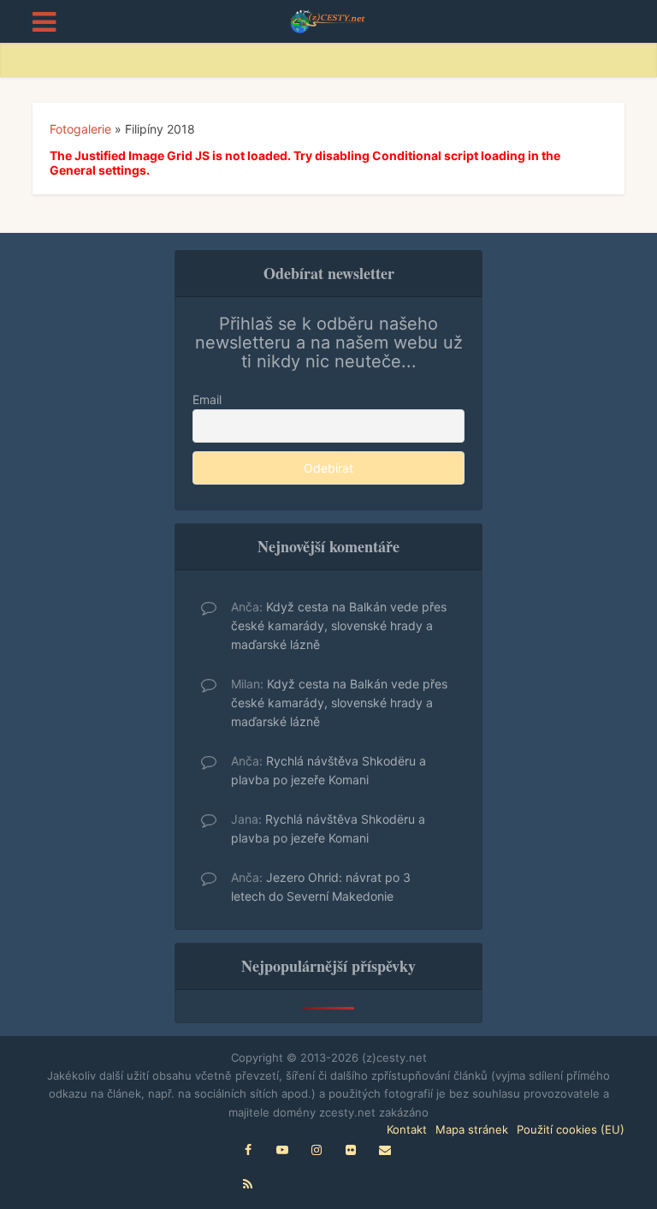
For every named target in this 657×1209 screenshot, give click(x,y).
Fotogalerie (80, 129)
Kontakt (407, 1129)
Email (207, 399)
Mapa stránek (471, 1129)
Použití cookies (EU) (570, 1129)
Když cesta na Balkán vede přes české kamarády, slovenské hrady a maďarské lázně (339, 625)
